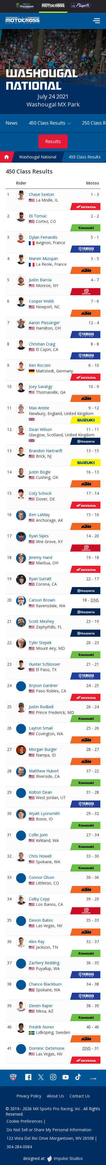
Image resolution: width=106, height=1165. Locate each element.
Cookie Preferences (24, 1121)
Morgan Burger (43, 749)
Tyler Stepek (40, 642)
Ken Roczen (40, 365)
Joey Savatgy (40, 386)
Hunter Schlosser (44, 664)
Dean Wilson (40, 429)
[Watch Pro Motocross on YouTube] (65, 1078)
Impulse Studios (68, 1158)
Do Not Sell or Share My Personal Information (49, 1129)
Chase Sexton (41, 194)
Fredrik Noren (41, 1027)
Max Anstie (39, 407)
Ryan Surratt (40, 578)
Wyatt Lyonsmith (44, 813)
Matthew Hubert (44, 771)
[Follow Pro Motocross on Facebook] (28, 1078)
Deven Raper (41, 1005)
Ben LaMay (39, 514)
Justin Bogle (40, 472)
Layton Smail (41, 728)
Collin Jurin (38, 834)
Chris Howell (40, 856)
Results (53, 141)
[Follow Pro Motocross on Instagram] (53, 1078)
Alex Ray (36, 941)
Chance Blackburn (45, 984)
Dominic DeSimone (46, 1048)
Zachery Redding (44, 962)
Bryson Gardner (43, 685)
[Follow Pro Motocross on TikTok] (78, 1078)
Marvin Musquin (43, 258)
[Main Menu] (96, 20)
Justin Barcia (40, 279)
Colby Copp (39, 899)
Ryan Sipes (39, 536)
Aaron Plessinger (44, 322)
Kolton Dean (40, 792)
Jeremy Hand (40, 557)
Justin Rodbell (41, 706)
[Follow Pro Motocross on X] (40, 1078)
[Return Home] (22, 21)
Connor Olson (41, 877)
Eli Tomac (38, 216)
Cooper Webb (41, 301)
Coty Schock (40, 493)
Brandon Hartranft (45, 450)
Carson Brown (42, 600)
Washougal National (37, 157)
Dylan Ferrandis (43, 237)
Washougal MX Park (53, 104)
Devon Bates (41, 920)
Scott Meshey (41, 621)
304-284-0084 (19, 1146)
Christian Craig (42, 344)
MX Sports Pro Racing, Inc (57, 1108)
